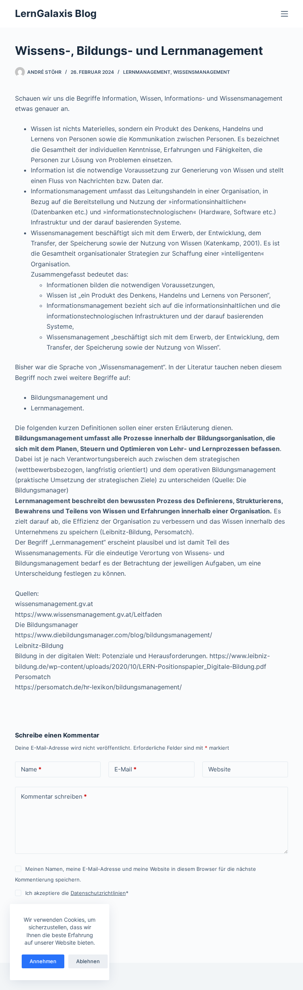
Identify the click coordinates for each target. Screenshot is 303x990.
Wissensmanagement (201, 72)
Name (31, 769)
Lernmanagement (146, 72)
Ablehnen (88, 961)
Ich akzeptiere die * (77, 893)
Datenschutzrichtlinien (98, 893)
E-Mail (125, 769)
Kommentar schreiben (54, 796)
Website (219, 769)
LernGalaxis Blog (56, 13)
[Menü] (284, 13)
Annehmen (43, 961)
